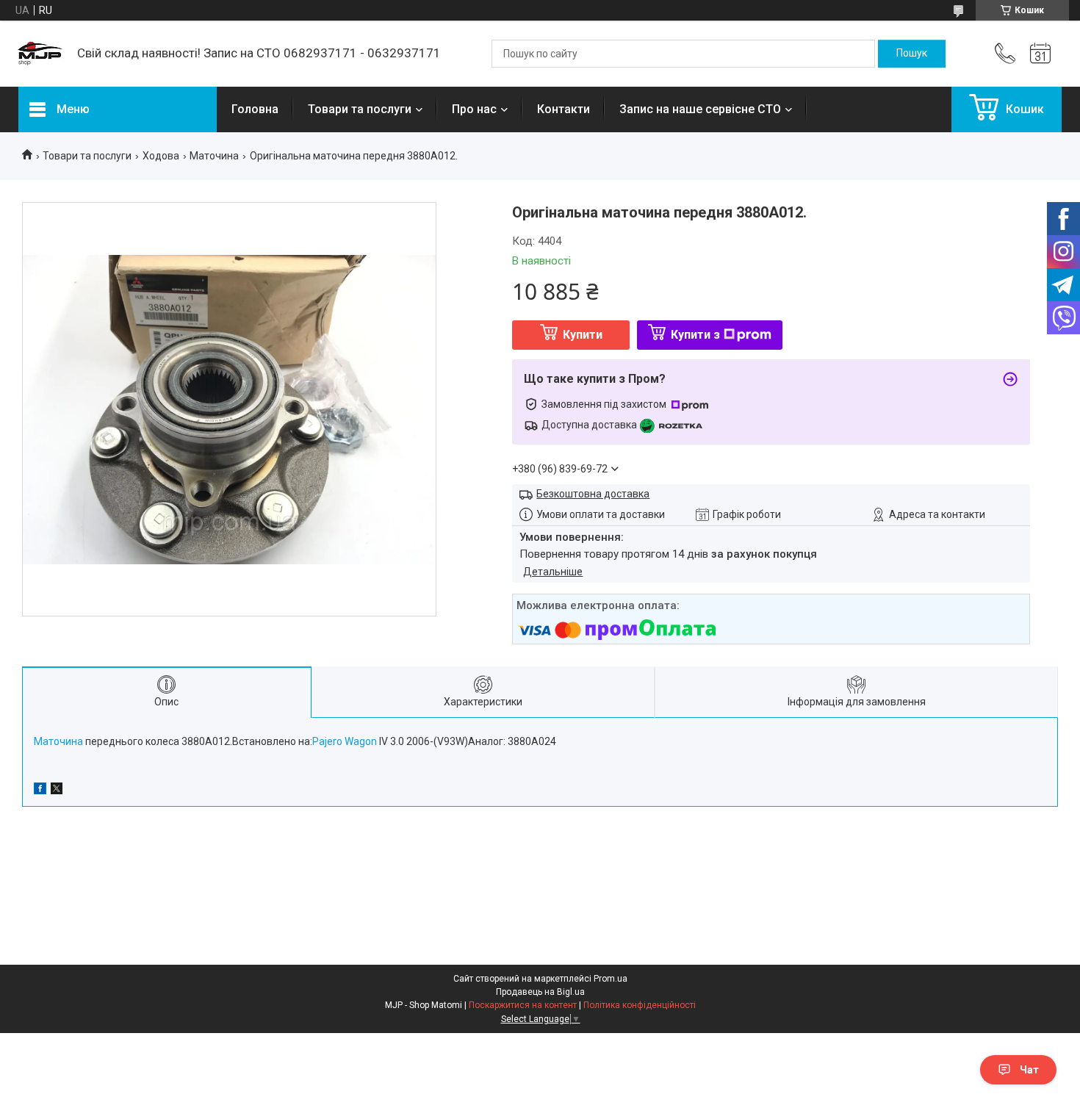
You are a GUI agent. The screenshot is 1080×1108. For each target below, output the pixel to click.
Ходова (161, 156)
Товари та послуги (359, 109)
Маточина (214, 156)
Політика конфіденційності (639, 1005)
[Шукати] (912, 54)
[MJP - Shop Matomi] (40, 53)
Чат (1029, 1070)
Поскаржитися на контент (523, 1005)
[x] (56, 790)
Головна (254, 109)
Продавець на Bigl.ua (540, 992)
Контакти (563, 109)
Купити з (695, 335)
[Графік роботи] (1040, 53)
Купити (582, 335)
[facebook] (40, 790)
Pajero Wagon (344, 741)
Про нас (474, 109)
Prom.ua (610, 979)
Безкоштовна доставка (592, 494)
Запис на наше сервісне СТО (700, 109)
